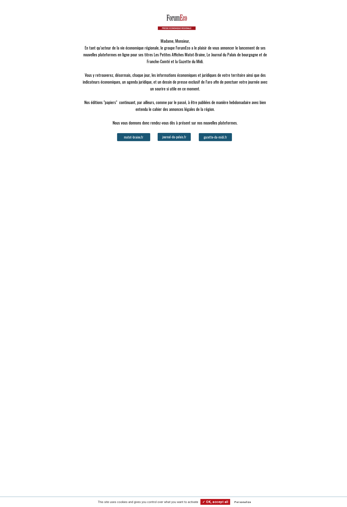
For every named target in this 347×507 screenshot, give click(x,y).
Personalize (242, 502)
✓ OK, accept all (215, 502)
